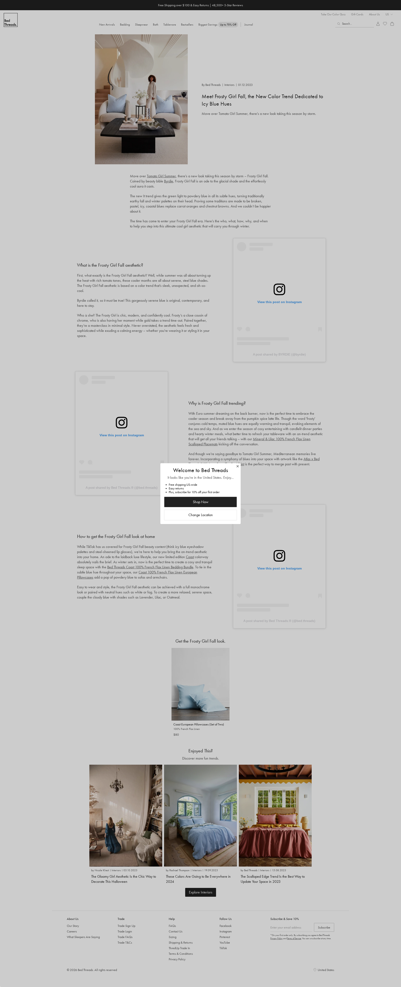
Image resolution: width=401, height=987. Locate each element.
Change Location (200, 514)
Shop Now (200, 501)
